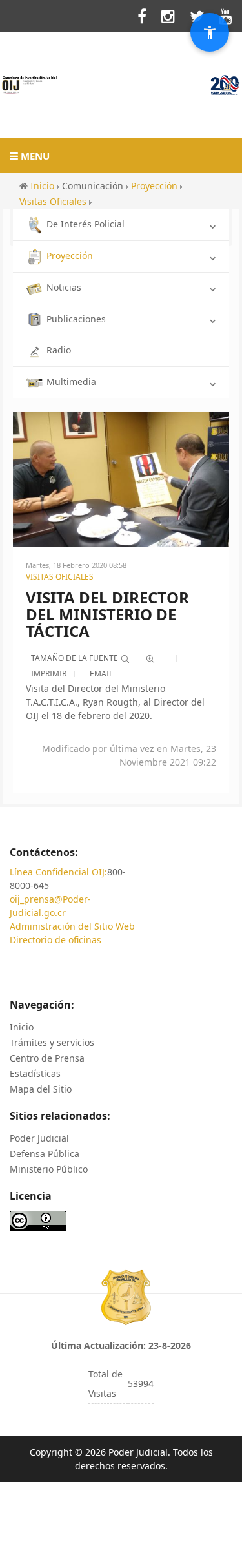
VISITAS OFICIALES (60, 576)
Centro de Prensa (47, 1058)
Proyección (69, 255)
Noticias (63, 287)
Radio (58, 350)
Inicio (22, 1027)
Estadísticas (35, 1073)
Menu (34, 155)
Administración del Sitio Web (72, 926)
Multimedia (71, 381)
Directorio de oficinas (55, 940)
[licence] (38, 1219)
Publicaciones (76, 319)
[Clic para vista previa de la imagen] (121, 478)
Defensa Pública (44, 1153)
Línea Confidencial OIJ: (58, 872)
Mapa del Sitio (41, 1089)
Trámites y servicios (52, 1042)
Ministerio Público (49, 1169)
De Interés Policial (85, 224)
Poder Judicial (39, 1138)
